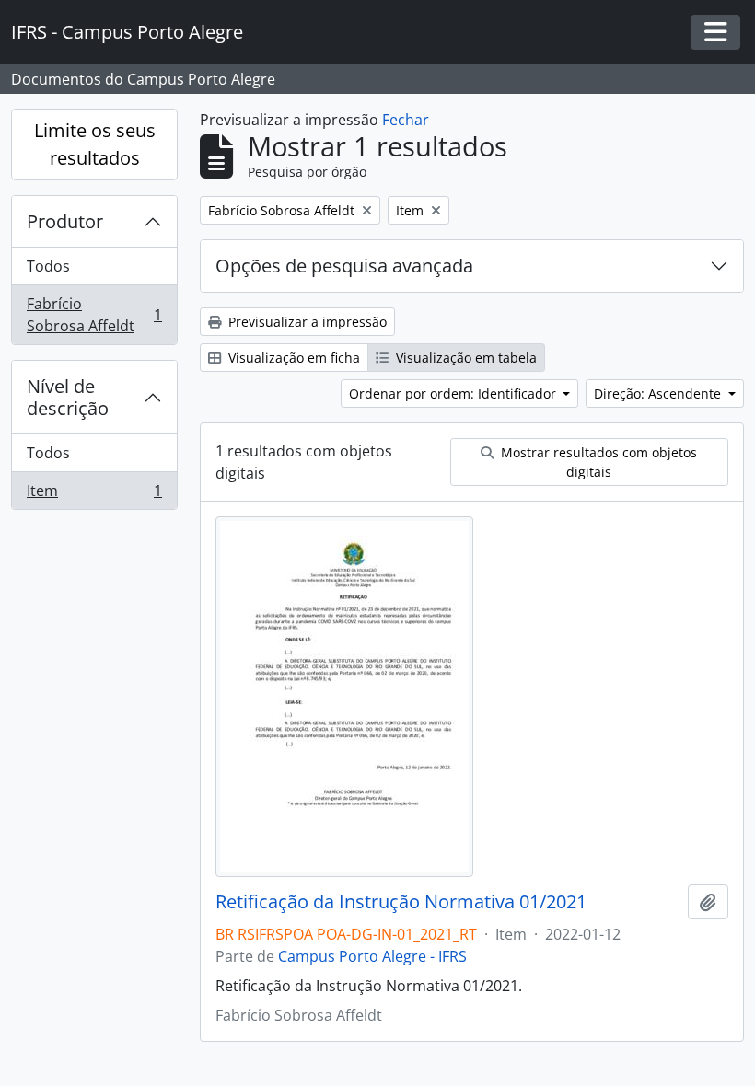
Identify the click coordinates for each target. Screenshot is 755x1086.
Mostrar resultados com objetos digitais (597, 462)
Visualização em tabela (464, 357)
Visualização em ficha (292, 357)
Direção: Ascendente (659, 393)
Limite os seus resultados (95, 144)
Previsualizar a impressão (306, 321)
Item (94, 494)
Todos (48, 266)
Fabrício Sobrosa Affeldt (94, 315)
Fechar (405, 120)
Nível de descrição (68, 397)
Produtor (65, 221)
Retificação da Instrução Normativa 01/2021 (401, 902)
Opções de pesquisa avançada (344, 265)
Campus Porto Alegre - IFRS (372, 956)
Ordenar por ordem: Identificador (454, 393)
